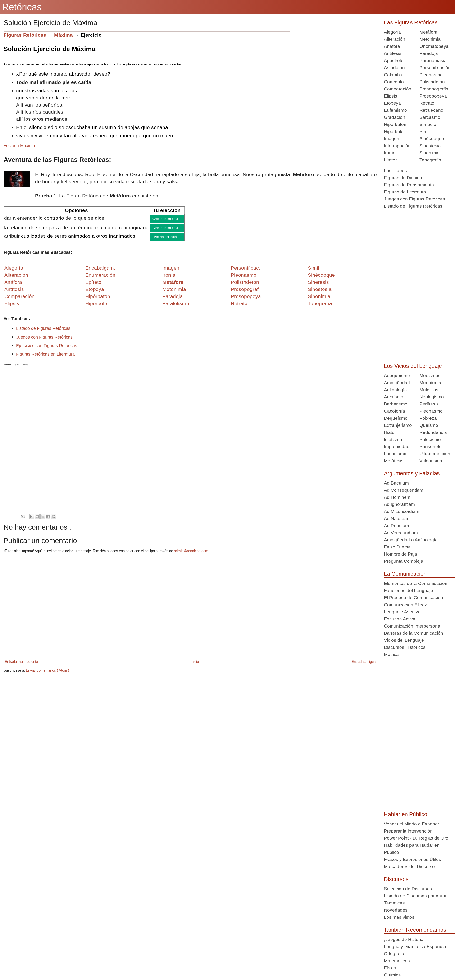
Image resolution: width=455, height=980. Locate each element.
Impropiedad (397, 446)
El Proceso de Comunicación (413, 597)
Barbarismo (395, 403)
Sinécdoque (431, 138)
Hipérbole (394, 131)
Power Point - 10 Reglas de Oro (416, 838)
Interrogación (397, 145)
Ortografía (394, 953)
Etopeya (392, 103)
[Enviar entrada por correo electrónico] (23, 520)
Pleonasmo (431, 74)
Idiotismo (393, 439)
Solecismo (430, 439)
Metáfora (428, 32)
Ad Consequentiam (403, 490)
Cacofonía (394, 411)
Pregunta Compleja (403, 561)
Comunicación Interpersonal (412, 626)
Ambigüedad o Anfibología (411, 539)
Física (390, 967)
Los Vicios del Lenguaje (413, 366)
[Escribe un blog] (37, 520)
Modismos (430, 375)
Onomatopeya (434, 46)
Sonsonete (430, 446)
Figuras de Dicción (403, 177)
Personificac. (245, 271)
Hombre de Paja (400, 554)
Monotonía (430, 382)
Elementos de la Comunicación (415, 583)
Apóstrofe (394, 60)
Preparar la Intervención (408, 831)
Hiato (389, 432)
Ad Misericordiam (401, 511)
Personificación (435, 67)
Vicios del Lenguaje (404, 640)
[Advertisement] (333, 64)
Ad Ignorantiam (399, 504)
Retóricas (22, 7)
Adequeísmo (397, 375)
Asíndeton (394, 67)
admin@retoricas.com (191, 554)
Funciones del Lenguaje (408, 590)
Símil (424, 131)
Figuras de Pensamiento (409, 184)
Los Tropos (395, 170)
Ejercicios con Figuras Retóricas (46, 349)
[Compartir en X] (42, 520)
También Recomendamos (415, 930)
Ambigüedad (397, 382)
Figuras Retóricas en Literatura (45, 357)
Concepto (394, 81)
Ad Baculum (396, 483)
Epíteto (93, 285)
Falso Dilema (397, 546)
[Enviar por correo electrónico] (31, 520)
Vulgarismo (430, 460)
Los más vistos (399, 917)
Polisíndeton (432, 81)
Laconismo (395, 453)
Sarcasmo (429, 117)
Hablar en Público (405, 814)
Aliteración (394, 39)
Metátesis (394, 460)
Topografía (430, 159)
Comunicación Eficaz (405, 604)
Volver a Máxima (19, 145)
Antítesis (392, 53)
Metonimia (174, 292)
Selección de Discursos (408, 888)
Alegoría (392, 32)
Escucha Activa (399, 618)
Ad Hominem (397, 497)
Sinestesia (430, 145)
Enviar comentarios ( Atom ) (47, 674)
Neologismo (431, 396)
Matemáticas (397, 960)
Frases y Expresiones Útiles (412, 859)
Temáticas (394, 902)
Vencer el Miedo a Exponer (411, 823)
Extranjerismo (398, 425)
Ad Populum (396, 525)
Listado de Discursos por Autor (415, 895)
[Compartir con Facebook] (48, 520)
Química (392, 974)
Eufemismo (395, 110)
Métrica (391, 654)
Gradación (394, 117)
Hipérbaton (395, 124)
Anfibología (395, 389)
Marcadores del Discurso (409, 866)
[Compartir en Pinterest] (53, 520)
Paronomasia (433, 60)
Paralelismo (175, 307)
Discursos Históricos (405, 647)
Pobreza (428, 418)
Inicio (195, 665)
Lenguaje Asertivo (402, 611)
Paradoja (172, 300)
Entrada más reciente (21, 665)
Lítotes (391, 159)
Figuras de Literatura (405, 191)
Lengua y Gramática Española (415, 946)
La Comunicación (405, 574)
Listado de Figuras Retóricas (43, 332)
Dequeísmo (396, 418)
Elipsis (11, 307)
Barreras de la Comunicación (413, 633)
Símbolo (427, 124)
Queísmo (428, 425)
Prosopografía (433, 88)
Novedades (396, 910)
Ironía (390, 152)
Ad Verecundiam (401, 532)
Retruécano (431, 110)
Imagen (391, 138)
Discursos (396, 879)
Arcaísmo (393, 396)
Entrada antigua (363, 665)
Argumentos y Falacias (412, 473)
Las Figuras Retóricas (411, 22)
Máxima (63, 35)
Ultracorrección (434, 453)
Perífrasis (429, 403)
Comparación (19, 300)
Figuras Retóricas (25, 35)
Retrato (426, 103)
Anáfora (392, 46)
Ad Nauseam (397, 518)
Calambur (394, 74)
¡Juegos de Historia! (404, 939)
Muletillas (428, 389)
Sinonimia (429, 152)
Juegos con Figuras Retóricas (44, 340)
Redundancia (433, 432)
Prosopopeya (433, 96)
